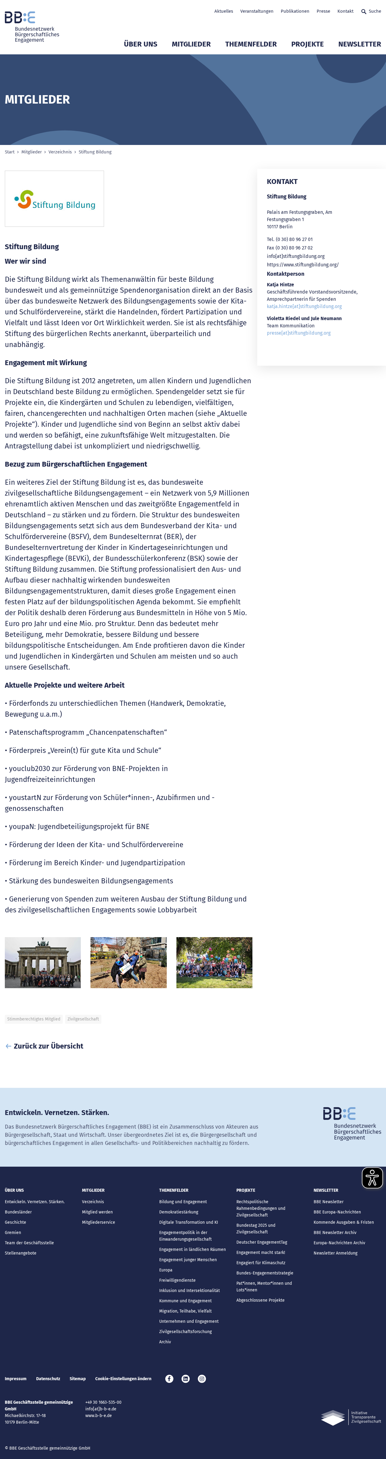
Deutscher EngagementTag (261, 1242)
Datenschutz (48, 1378)
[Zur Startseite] (32, 27)
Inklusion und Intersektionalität (189, 1290)
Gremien (13, 1232)
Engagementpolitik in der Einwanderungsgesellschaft (185, 1236)
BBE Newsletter (328, 1201)
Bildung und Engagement (183, 1201)
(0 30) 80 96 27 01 (294, 239)
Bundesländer (18, 1212)
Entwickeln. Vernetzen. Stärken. (35, 1201)
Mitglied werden (97, 1212)
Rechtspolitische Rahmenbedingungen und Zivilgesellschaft (260, 1208)
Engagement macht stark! (260, 1252)
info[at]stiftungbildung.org (295, 256)
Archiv (165, 1342)
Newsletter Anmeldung (335, 1253)
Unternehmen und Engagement (189, 1321)
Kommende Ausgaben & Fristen (344, 1222)
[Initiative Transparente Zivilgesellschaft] (351, 1417)
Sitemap (78, 1378)
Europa (165, 1270)
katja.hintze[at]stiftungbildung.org (304, 306)
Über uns (140, 44)
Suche (375, 11)
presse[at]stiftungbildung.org (299, 333)
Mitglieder (191, 44)
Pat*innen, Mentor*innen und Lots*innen (264, 1287)
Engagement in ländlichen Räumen (192, 1249)
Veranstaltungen (257, 11)
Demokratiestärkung (178, 1212)
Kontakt (345, 11)
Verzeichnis (60, 152)
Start (9, 152)
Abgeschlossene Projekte (260, 1300)
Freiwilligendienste (177, 1280)
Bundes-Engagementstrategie (264, 1273)
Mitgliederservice (98, 1222)
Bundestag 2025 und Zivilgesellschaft (255, 1229)
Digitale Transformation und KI (188, 1222)
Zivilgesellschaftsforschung (185, 1331)
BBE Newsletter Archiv (335, 1232)
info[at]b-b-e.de (100, 1409)
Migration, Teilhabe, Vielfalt (185, 1311)
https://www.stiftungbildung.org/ (303, 265)
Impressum (16, 1378)
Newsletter (359, 44)
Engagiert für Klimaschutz (260, 1262)
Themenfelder (251, 44)
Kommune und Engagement (185, 1300)
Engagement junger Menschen (188, 1259)
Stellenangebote (20, 1253)
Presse (323, 11)
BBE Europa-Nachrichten (337, 1212)
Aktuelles (223, 11)
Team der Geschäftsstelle (29, 1242)
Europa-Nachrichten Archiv (339, 1242)
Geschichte (15, 1222)
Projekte (307, 44)
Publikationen (295, 11)
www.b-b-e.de (98, 1415)
